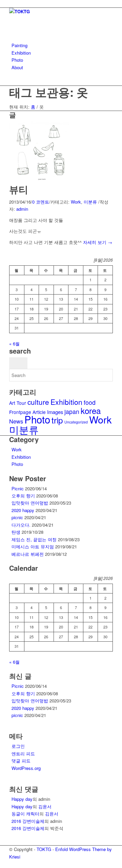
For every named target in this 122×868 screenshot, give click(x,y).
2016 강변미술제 (28, 821)
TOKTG (44, 849)
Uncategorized (76, 421)
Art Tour (17, 402)
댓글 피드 (21, 760)
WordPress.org (26, 768)
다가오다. (21, 525)
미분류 (90, 202)
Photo (37, 419)
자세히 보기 (97, 242)
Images (55, 411)
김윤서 (45, 806)
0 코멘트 (40, 202)
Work (76, 202)
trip (57, 420)
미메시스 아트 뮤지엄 (33, 546)
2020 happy (23, 510)
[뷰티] (41, 180)
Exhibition (66, 402)
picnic (17, 517)
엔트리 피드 (23, 753)
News (16, 421)
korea (91, 410)
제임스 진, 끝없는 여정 (34, 539)
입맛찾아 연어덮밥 (30, 502)
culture (38, 402)
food (90, 402)
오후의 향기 (23, 495)
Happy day (22, 799)
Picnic (18, 488)
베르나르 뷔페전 (28, 554)
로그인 (18, 746)
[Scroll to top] (1, 864)
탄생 (16, 532)
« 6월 (14, 343)
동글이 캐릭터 (25, 813)
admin (22, 209)
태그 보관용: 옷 (48, 92)
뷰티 (18, 189)
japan (71, 411)
